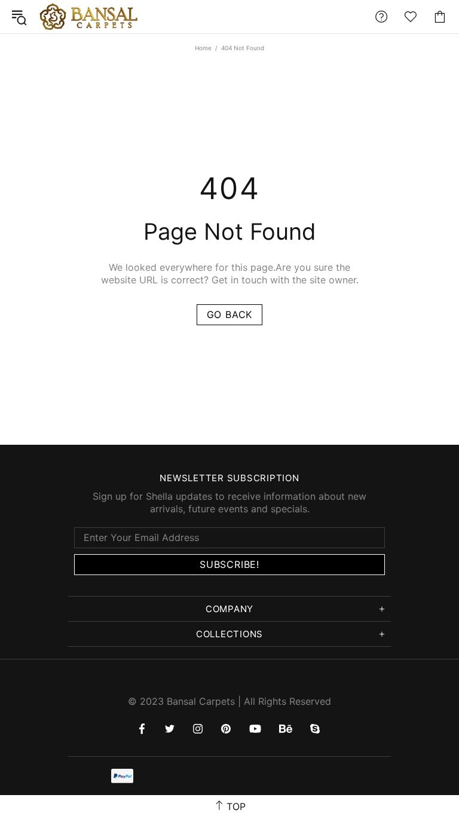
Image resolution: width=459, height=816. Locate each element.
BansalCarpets (90, 16)
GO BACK (230, 314)
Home (203, 47)
